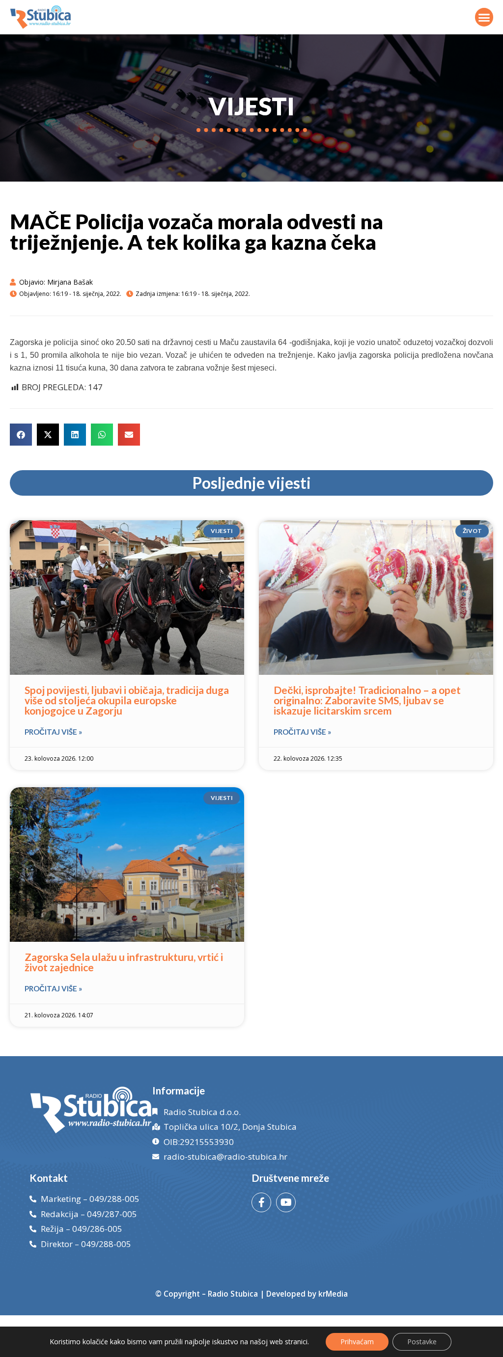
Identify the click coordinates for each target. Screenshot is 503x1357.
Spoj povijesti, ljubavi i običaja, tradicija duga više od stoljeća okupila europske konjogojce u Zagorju (127, 700)
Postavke (422, 1341)
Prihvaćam (357, 1341)
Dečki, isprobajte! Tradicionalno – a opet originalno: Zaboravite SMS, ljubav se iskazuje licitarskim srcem (367, 700)
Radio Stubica (233, 1294)
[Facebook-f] (261, 1202)
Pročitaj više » (53, 731)
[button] (484, 17)
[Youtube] (286, 1202)
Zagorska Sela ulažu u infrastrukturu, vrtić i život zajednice (124, 962)
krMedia (333, 1294)
